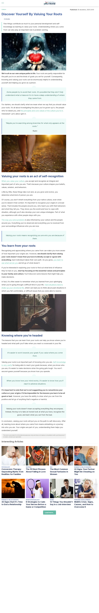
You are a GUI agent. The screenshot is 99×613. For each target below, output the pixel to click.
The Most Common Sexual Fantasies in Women (59, 471)
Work (52, 500)
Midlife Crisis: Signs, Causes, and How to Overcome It (83, 504)
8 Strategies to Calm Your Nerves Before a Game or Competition (36, 504)
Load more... (49, 513)
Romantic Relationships (82, 467)
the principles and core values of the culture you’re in (42, 111)
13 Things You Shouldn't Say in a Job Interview (61, 503)
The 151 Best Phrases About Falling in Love (36, 470)
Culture (4, 9)
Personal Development (82, 500)
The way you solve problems (13, 220)
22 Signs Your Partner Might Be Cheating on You (84, 471)
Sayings (28, 467)
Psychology (6, 467)
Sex (51, 467)
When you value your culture (13, 181)
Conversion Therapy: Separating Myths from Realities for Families (12, 471)
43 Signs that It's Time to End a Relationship (12, 503)
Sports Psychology (33, 500)
